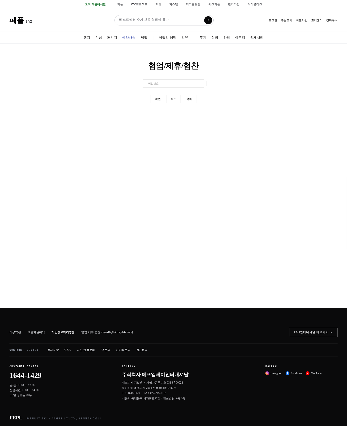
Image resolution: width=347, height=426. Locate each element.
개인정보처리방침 (63, 332)
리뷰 (185, 37)
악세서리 (256, 37)
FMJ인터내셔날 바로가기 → (313, 332)
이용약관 (15, 332)
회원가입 (301, 20)
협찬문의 (142, 350)
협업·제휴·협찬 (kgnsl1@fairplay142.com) (107, 332)
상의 (215, 37)
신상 (98, 37)
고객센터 (316, 20)
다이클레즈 (255, 4)
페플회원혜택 (36, 332)
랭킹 (87, 37)
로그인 (273, 20)
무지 (203, 37)
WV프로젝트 (139, 4)
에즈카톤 (214, 4)
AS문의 (105, 350)
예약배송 (128, 37)
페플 (120, 4)
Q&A (67, 350)
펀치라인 (234, 4)
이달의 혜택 (167, 37)
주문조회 (286, 20)
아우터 (240, 37)
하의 (226, 37)
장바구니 (332, 20)
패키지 (112, 37)
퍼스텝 (173, 4)
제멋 (158, 4)
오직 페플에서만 (95, 4)
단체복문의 (123, 350)
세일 (144, 37)
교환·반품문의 (86, 350)
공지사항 (53, 350)
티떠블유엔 (193, 4)
